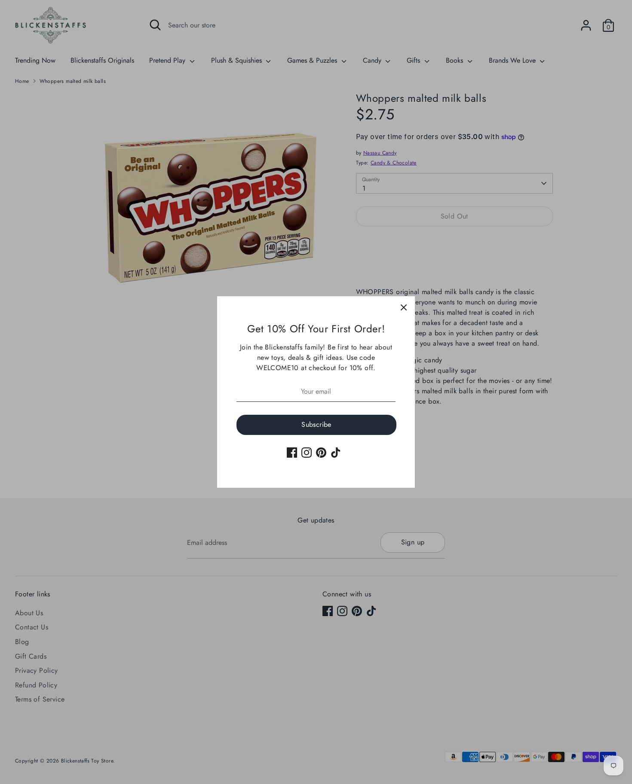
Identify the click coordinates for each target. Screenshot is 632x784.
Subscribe (316, 424)
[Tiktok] (336, 452)
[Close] (403, 307)
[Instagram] (306, 452)
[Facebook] (292, 452)
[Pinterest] (321, 452)
